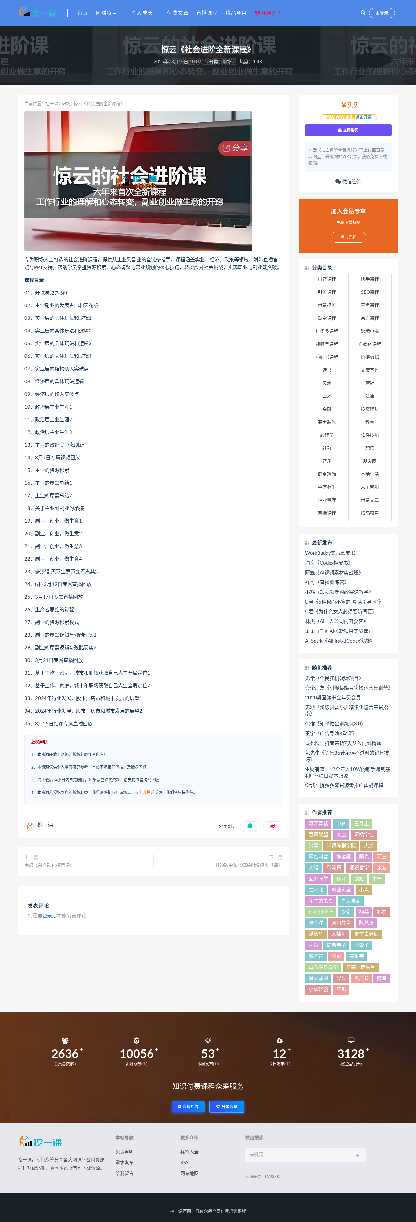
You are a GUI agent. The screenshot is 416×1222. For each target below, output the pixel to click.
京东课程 (370, 318)
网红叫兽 (318, 856)
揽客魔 (343, 856)
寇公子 (361, 945)
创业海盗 (341, 890)
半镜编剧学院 (341, 845)
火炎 (369, 845)
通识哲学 (359, 867)
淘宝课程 (327, 318)
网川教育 (341, 923)
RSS (184, 1163)
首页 (82, 13)
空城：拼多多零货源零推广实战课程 (344, 785)
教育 (369, 422)
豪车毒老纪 (366, 934)
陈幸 (382, 978)
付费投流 (327, 305)
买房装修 (327, 422)
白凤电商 (351, 901)
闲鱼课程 (370, 305)
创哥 (336, 956)
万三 (382, 856)
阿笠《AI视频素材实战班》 (334, 572)
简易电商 (336, 945)
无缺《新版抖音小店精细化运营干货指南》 (346, 711)
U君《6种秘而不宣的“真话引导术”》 (344, 602)
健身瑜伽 (327, 474)
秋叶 (341, 879)
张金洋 (316, 923)
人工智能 (370, 487)
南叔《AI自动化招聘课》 (49, 865)
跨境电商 (370, 331)
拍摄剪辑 (370, 357)
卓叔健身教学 (323, 967)
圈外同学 (318, 879)
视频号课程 (327, 344)
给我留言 (124, 1173)
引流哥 (334, 867)
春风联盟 (318, 834)
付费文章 (177, 13)
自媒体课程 (369, 344)
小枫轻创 (318, 989)
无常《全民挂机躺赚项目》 (334, 678)
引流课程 (327, 292)
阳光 (364, 856)
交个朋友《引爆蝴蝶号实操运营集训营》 (348, 688)
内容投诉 (146, 793)
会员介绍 (189, 1107)
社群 (327, 448)
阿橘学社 (364, 834)
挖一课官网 (180, 1211)
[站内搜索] (363, 13)
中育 (341, 823)
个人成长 (142, 13)
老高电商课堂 (360, 967)
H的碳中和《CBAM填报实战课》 (249, 865)
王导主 (361, 823)
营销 (369, 383)
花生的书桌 (321, 901)
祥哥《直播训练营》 (327, 582)
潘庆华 (316, 934)
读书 (327, 370)
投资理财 (370, 409)
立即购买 (350, 130)
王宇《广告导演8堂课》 (331, 733)
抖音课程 (327, 279)
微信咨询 (351, 181)
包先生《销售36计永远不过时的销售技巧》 (347, 756)
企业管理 (327, 500)
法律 (369, 396)
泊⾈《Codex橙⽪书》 (329, 563)
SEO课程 (370, 292)
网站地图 (189, 1173)
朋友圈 (370, 461)
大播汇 (339, 934)
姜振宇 (356, 956)
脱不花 (316, 956)
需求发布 (124, 1163)
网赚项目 (106, 13)
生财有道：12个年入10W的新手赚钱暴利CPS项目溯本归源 (347, 772)
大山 (341, 834)
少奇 (346, 912)
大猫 (313, 867)
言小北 (316, 890)
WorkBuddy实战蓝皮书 (330, 553)
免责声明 (124, 1152)
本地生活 (370, 474)
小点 (364, 890)
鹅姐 (359, 879)
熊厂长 (361, 978)
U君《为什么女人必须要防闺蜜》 (341, 611)
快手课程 (370, 279)
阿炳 (313, 945)
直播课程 (207, 13)
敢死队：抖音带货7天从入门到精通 (343, 743)
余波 (382, 867)
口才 (327, 396)
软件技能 (370, 435)
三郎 (341, 989)
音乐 (327, 461)
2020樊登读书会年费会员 (333, 698)
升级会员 (229, 1107)
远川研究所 (321, 912)
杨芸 (364, 912)
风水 (327, 383)
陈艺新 (366, 923)
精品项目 (236, 13)
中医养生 (327, 487)
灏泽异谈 (318, 823)
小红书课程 (327, 357)
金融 (327, 409)
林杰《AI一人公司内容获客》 (336, 621)
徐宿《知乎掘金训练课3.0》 (335, 724)
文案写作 (370, 370)
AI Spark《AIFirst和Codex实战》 (340, 641)
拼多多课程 (327, 331)
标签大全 (189, 1152)
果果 (341, 978)
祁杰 (382, 912)
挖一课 (52, 104)
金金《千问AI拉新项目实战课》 (339, 631)
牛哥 (377, 879)
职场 (227, 62)
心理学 (327, 435)
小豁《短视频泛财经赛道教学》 (339, 592)
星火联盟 (318, 978)
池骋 (313, 845)
